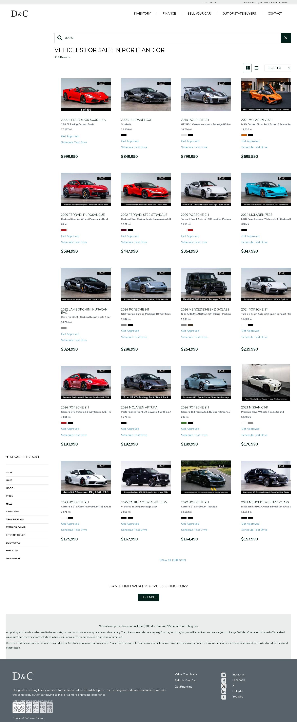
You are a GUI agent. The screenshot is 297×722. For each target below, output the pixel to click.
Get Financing (183, 687)
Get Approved (70, 136)
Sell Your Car (199, 14)
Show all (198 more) (173, 560)
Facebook (239, 680)
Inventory (142, 14)
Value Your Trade (186, 674)
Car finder (148, 597)
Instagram (239, 674)
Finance (169, 14)
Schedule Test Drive (74, 142)
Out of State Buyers (239, 14)
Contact (275, 14)
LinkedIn (238, 691)
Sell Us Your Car (185, 680)
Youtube (238, 697)
